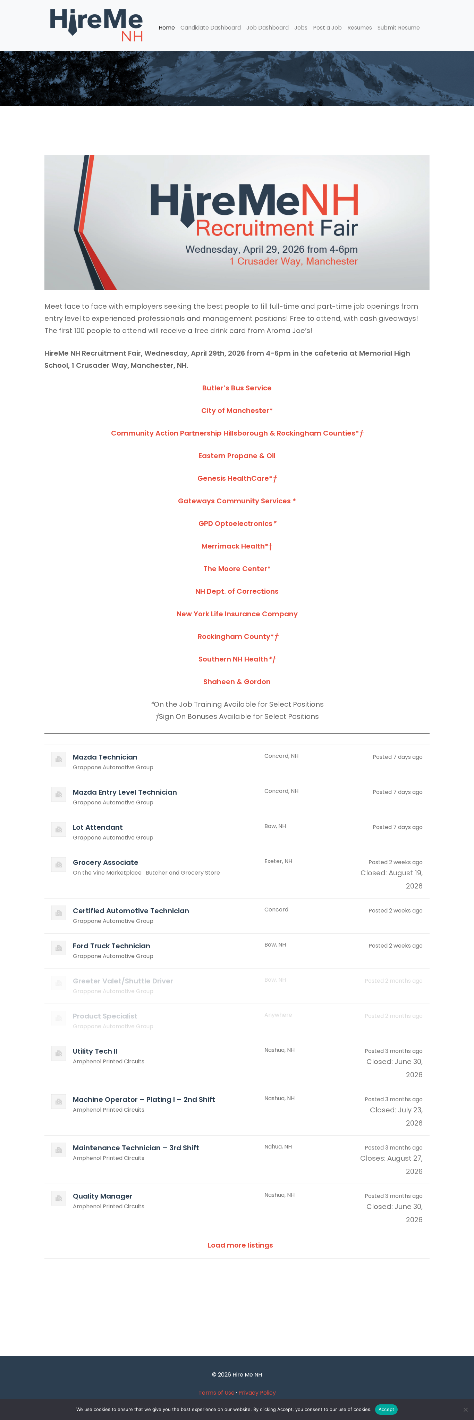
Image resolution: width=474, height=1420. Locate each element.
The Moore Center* (237, 569)
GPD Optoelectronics (237, 523)
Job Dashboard (267, 28)
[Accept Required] (465, 1409)
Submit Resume (399, 28)
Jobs (300, 28)
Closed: (374, 873)
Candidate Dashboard (210, 28)
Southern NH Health (237, 659)
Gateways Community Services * (237, 501)
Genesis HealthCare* (237, 478)
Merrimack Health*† (237, 546)
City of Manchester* (237, 410)
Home (167, 28)
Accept (387, 1409)
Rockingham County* (237, 636)
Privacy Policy (257, 1393)
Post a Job (327, 28)
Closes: (373, 1158)
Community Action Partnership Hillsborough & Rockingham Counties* (237, 433)
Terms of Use (216, 1393)
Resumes (359, 28)
